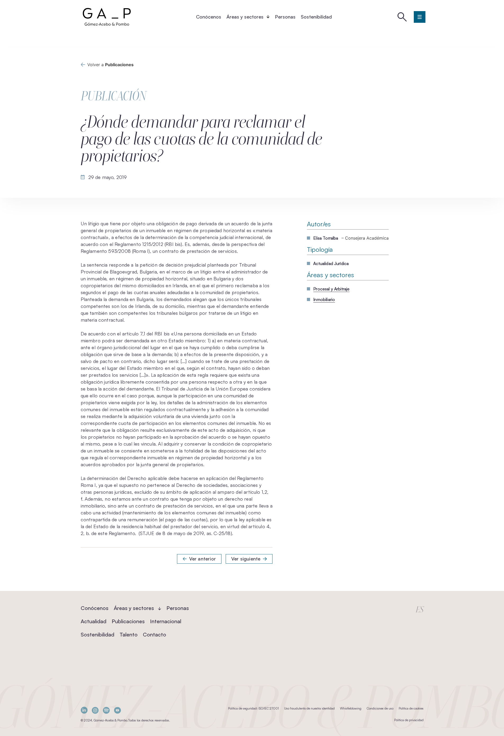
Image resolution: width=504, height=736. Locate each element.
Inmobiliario (324, 299)
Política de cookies (411, 708)
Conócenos (208, 17)
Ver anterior (202, 559)
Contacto (154, 634)
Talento (129, 634)
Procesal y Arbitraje (331, 288)
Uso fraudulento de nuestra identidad (309, 708)
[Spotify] (106, 710)
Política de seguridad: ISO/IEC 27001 (253, 708)
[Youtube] (117, 710)
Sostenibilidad (316, 17)
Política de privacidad (409, 720)
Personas (285, 17)
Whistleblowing (350, 708)
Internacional (165, 621)
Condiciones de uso (380, 708)
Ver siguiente (245, 559)
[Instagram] (95, 710)
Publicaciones (128, 621)
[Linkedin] (84, 710)
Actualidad (93, 621)
